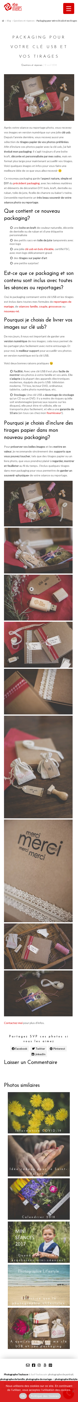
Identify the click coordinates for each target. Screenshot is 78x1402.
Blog (9, 21)
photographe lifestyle (66, 1379)
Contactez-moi (13, 1023)
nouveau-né (11, 311)
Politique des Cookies (45, 1396)
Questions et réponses (24, 21)
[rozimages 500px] (44, 1365)
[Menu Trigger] (68, 8)
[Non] (73, 1391)
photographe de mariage (39, 1379)
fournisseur (54, 413)
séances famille (28, 306)
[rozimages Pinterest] (50, 1365)
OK (23, 1396)
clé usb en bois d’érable (39, 249)
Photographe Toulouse (16, 1374)
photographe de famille (12, 1379)
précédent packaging (26, 183)
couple (43, 306)
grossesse (55, 306)
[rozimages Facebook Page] (33, 1365)
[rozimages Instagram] (39, 1365)
